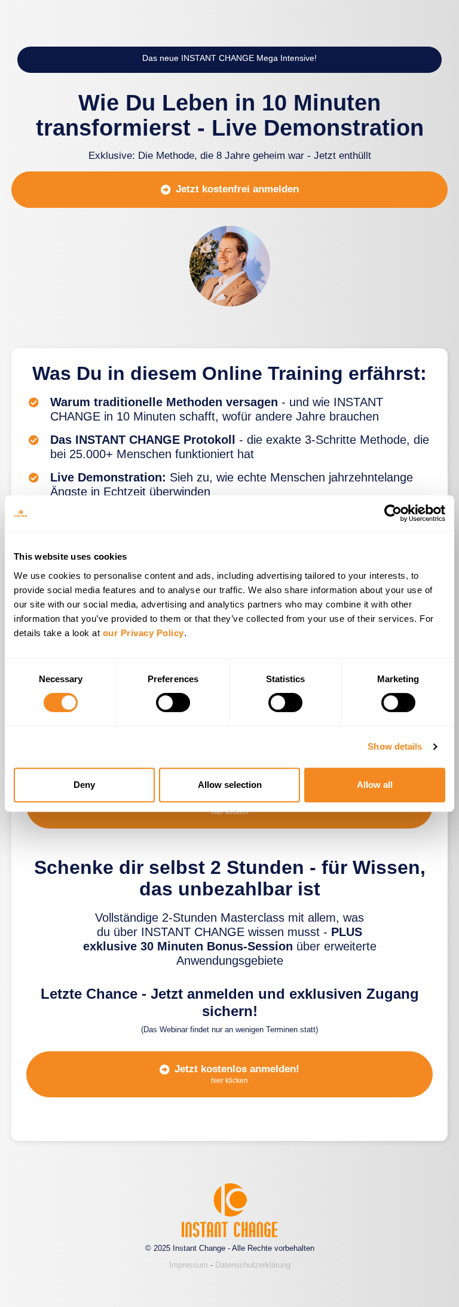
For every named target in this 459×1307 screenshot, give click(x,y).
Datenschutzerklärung (252, 1264)
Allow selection (230, 785)
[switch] (173, 702)
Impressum (188, 1264)
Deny (84, 785)
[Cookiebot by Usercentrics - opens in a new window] (393, 513)
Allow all (375, 785)
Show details (395, 746)
